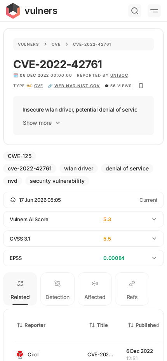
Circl (33, 354)
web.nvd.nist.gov (77, 85)
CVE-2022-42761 (107, 354)
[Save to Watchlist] (141, 85)
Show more (37, 122)
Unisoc (119, 75)
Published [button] (147, 325)
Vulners (28, 44)
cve (38, 85)
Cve (56, 44)
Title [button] (102, 325)
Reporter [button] (34, 325)
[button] (83, 200)
